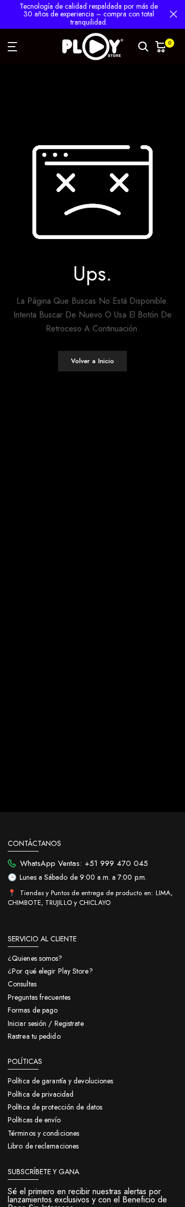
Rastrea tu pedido (34, 1036)
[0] (160, 46)
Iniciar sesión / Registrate (46, 1023)
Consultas (22, 984)
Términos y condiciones (43, 1133)
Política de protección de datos (55, 1107)
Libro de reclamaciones (43, 1146)
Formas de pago (33, 1010)
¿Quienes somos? (35, 958)
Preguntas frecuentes (39, 997)
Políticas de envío (34, 1120)
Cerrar (173, 14)
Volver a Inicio (93, 361)
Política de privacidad (40, 1094)
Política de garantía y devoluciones (61, 1081)
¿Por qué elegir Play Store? (50, 971)
